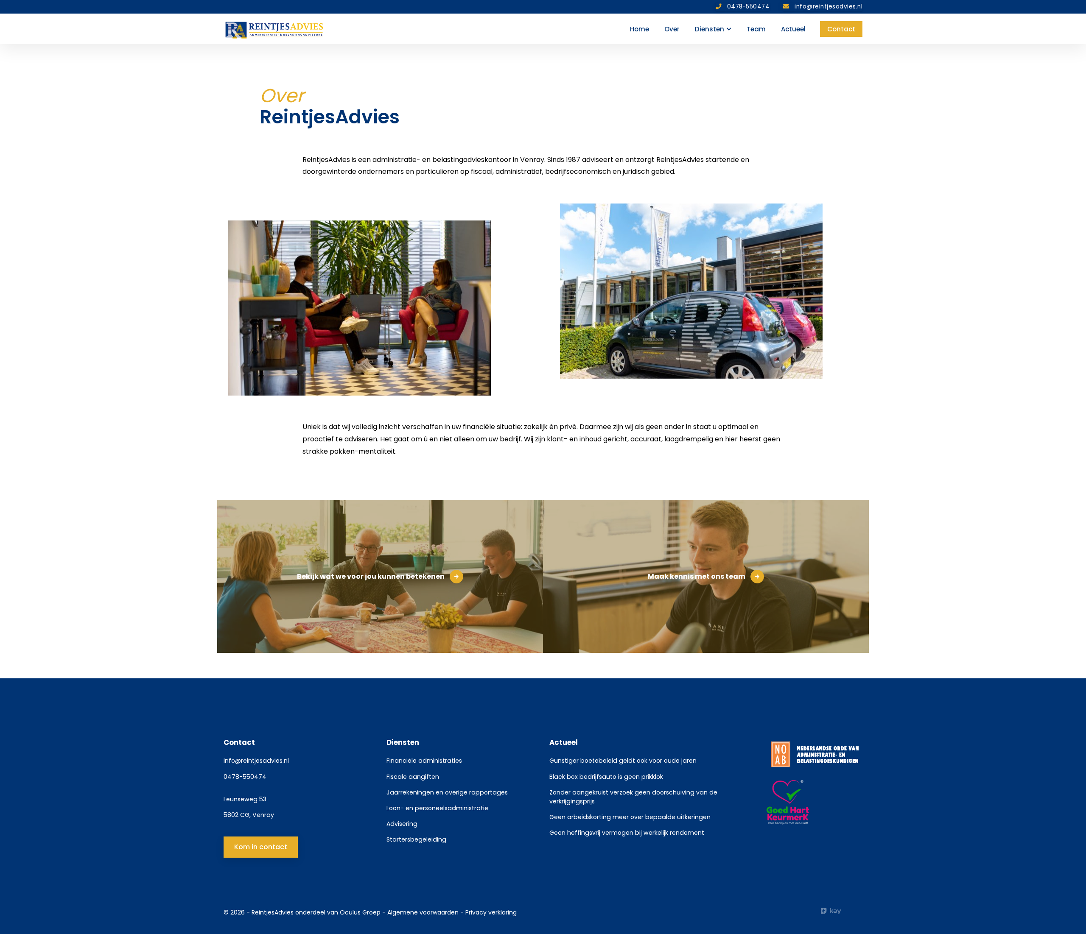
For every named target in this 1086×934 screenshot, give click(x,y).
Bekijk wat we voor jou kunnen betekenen (371, 576)
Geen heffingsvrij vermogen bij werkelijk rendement (626, 832)
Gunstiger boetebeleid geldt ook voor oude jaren (623, 760)
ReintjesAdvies (273, 912)
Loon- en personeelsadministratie (437, 808)
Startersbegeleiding (416, 839)
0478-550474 (245, 776)
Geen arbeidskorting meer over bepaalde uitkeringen (630, 817)
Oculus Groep (360, 912)
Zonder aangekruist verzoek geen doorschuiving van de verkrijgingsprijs (633, 797)
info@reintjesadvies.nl (256, 760)
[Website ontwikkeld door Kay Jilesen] (841, 911)
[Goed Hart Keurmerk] (814, 802)
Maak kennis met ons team (696, 576)
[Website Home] (275, 29)
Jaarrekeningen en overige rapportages (447, 792)
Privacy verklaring (491, 912)
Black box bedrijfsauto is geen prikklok (606, 776)
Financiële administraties (424, 760)
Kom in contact (260, 847)
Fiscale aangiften (412, 776)
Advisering (401, 824)
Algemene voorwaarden (423, 912)
